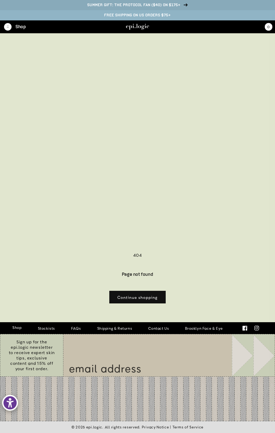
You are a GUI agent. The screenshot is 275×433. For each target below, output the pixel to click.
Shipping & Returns (114, 328)
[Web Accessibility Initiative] (10, 403)
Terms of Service (188, 427)
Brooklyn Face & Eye (204, 328)
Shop (16, 327)
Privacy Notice (155, 427)
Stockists (46, 328)
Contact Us (158, 328)
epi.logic (94, 427)
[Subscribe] (253, 355)
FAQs (76, 328)
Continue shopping (137, 297)
